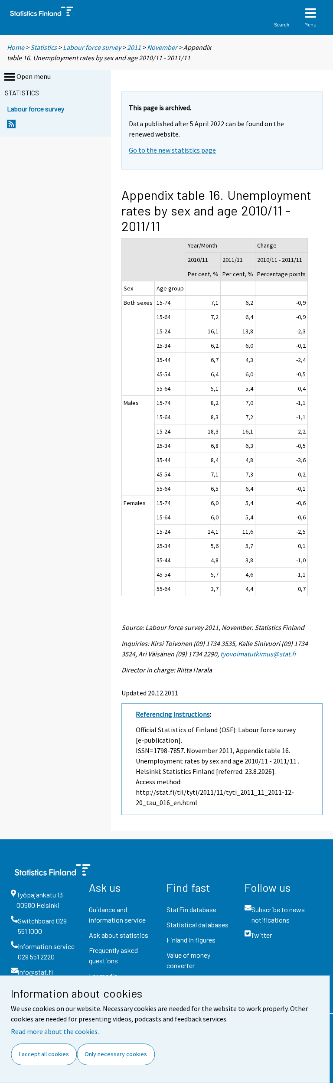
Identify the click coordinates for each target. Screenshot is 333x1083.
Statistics (43, 47)
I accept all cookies (44, 1054)
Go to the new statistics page (172, 150)
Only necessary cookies (116, 1054)
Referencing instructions (173, 714)
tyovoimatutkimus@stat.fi (258, 653)
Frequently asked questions (113, 955)
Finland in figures (190, 940)
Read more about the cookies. (55, 1031)
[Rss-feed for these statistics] (11, 126)
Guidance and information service (117, 914)
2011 (134, 47)
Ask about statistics (118, 935)
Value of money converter (188, 960)
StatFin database (191, 909)
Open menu (33, 76)
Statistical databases (197, 924)
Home (15, 47)
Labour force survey (92, 47)
